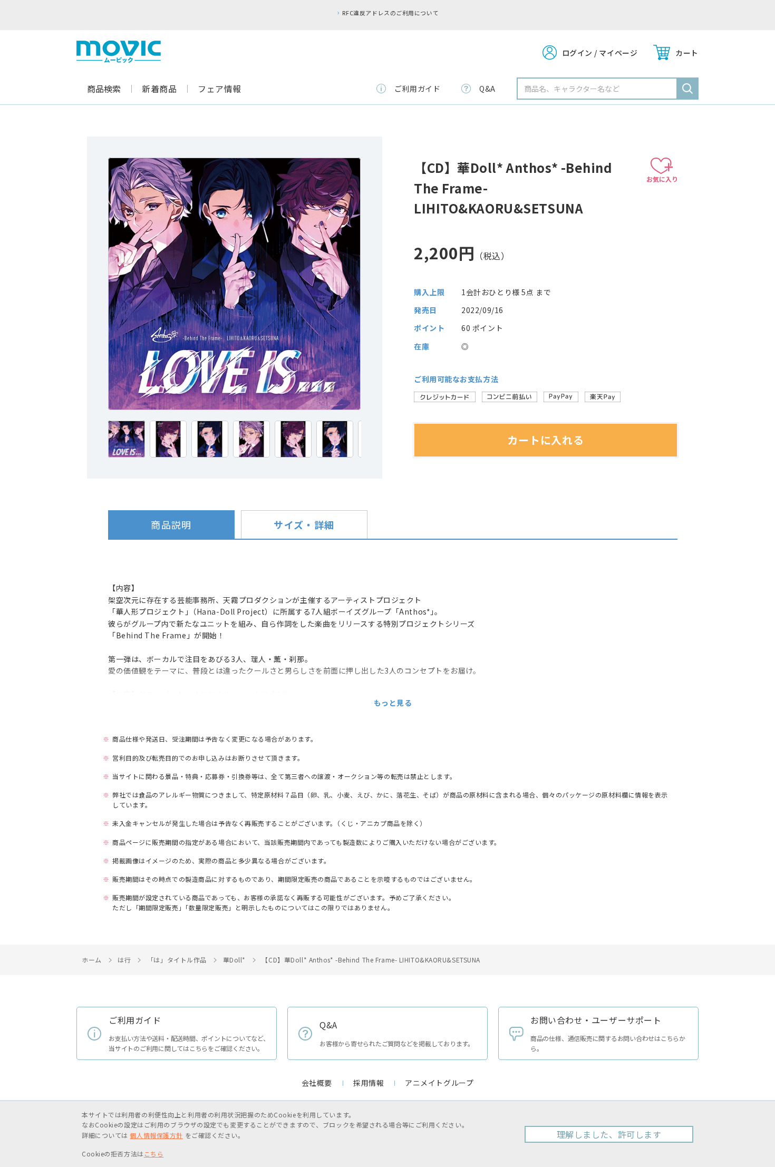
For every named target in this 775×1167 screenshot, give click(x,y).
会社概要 (317, 1082)
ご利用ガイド (417, 88)
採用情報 (368, 1082)
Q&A (487, 88)
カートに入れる (545, 440)
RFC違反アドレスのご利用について (390, 12)
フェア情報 (219, 88)
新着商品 (159, 88)
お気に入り (662, 178)
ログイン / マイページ (600, 52)
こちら (154, 1153)
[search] (687, 88)
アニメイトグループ (439, 1082)
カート (687, 52)
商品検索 (104, 88)
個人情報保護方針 (156, 1135)
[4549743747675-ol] (126, 439)
